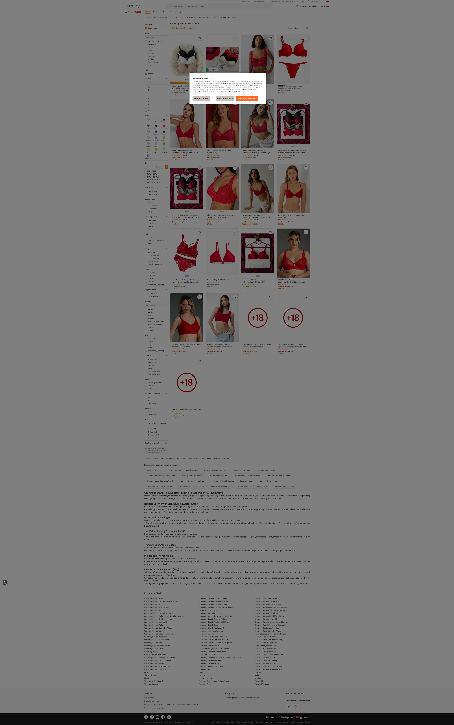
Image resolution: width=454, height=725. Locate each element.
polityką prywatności (234, 92)
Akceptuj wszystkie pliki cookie (247, 98)
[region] (227, 88)
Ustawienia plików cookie (225, 98)
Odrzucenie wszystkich (201, 98)
